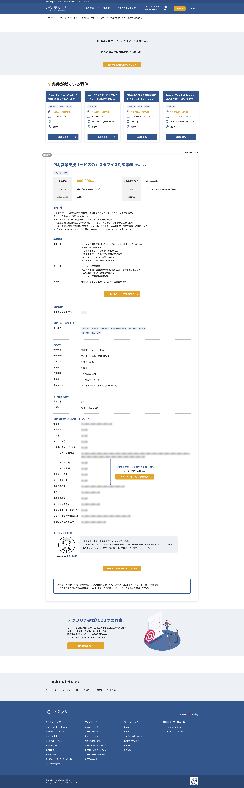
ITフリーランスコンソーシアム (174, 731)
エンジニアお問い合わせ (133, 736)
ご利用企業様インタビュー (95, 754)
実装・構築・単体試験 (118, 328)
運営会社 (127, 750)
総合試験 (142, 328)
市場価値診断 (51, 754)
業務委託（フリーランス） (89, 189)
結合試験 (132, 328)
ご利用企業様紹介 (91, 731)
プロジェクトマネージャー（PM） (93, 18)
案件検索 (90, 7)
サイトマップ (129, 745)
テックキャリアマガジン (172, 727)
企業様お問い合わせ (131, 740)
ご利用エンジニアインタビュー (96, 750)
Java (84, 312)
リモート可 (53, 106)
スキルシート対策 (91, 727)
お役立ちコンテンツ (92, 736)
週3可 (69, 106)
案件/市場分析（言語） (93, 740)
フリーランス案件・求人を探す (57, 727)
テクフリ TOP (51, 18)
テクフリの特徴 (51, 736)
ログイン (192, 9)
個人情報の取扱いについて (66, 780)
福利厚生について (52, 745)
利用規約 (49, 780)
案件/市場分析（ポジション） (96, 745)
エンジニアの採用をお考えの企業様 (151, 8)
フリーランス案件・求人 (68, 18)
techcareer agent (53, 763)
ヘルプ (126, 731)
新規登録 (180, 8)
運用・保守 (96, 333)
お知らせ (127, 727)
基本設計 (95, 328)
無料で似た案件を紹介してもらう (122, 568)
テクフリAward (91, 759)
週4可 (62, 106)
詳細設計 (104, 328)
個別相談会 (50, 750)
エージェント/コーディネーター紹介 (59, 759)
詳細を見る (63, 137)
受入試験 (85, 333)
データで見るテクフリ (54, 740)
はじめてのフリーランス (55, 731)
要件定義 (85, 328)
